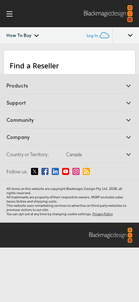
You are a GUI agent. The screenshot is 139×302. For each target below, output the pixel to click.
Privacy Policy (102, 214)
